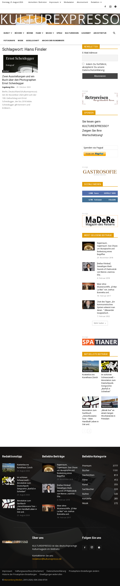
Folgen (112, 200)
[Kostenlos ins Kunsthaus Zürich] (90, 366)
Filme (38, 33)
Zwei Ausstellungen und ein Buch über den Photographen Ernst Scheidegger (19, 80)
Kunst (7, 33)
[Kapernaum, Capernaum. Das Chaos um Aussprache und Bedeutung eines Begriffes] (88, 246)
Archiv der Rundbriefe (53, 40)
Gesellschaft (32, 40)
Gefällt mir (110, 193)
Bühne (30, 33)
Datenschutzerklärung (56, 571)
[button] (114, 33)
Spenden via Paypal (93, 147)
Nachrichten (88, 371)
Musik (49, 33)
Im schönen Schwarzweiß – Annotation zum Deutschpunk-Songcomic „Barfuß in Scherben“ (108, 383)
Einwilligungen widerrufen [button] (51, 574)
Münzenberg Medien (13, 579)
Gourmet (86, 33)
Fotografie (9, 40)
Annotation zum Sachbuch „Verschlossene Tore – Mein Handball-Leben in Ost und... (27, 506)
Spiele (59, 33)
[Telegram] (115, 6)
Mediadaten (69, 2)
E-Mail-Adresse (89, 52)
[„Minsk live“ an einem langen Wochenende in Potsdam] (109, 402)
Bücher (18, 33)
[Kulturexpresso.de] (60, 19)
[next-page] (89, 431)
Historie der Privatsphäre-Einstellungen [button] (19, 574)
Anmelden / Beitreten (37, 2)
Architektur (100, 33)
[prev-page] (84, 431)
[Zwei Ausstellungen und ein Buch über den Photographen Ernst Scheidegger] (20, 64)
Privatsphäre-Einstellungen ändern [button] (84, 571)
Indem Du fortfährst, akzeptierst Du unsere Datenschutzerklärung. (94, 67)
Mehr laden (99, 323)
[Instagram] (110, 6)
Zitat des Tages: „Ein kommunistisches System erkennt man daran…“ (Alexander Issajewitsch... (106, 307)
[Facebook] (105, 6)
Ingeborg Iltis (8, 87)
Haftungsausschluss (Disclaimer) (29, 571)
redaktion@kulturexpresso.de (47, 558)
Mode (20, 40)
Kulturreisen (72, 33)
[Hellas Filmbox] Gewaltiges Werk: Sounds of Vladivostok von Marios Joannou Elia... (106, 269)
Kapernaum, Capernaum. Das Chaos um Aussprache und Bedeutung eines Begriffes (107, 248)
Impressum (54, 2)
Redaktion (95, 2)
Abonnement (82, 2)
